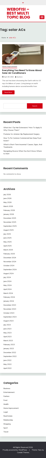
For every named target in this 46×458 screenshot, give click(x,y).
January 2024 (8, 301)
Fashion (6, 396)
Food (5, 400)
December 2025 (9, 218)
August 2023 (8, 321)
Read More (8, 92)
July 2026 (7, 194)
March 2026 (8, 206)
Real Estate (7, 416)
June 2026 (7, 198)
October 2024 (8, 265)
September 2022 (10, 356)
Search (34, 106)
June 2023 (7, 329)
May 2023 (7, 333)
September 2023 (10, 317)
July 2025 (7, 234)
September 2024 (10, 269)
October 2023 (8, 313)
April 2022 (7, 368)
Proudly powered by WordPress (15, 450)
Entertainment (9, 392)
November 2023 (9, 309)
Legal (5, 412)
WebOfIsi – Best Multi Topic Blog (18, 13)
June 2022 (7, 360)
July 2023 (7, 325)
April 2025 (7, 246)
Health (6, 404)
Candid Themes (23, 452)
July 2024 (7, 277)
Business (6, 388)
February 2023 (9, 344)
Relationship (8, 420)
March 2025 (8, 250)
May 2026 (7, 202)
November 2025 (9, 222)
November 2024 (9, 261)
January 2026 (8, 214)
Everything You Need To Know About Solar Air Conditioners (22, 71)
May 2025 (7, 242)
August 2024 (8, 273)
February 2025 (9, 254)
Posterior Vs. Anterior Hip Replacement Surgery (21, 134)
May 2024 (7, 285)
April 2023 (7, 336)
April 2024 (7, 289)
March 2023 (8, 340)
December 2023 (9, 305)
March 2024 (8, 293)
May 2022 (7, 364)
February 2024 (9, 297)
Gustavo (20, 77)
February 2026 (9, 210)
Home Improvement (9, 66)
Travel (5, 432)
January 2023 (8, 348)
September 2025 (10, 226)
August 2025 (8, 230)
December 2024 (9, 257)
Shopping (7, 424)
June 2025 (7, 238)
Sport (5, 428)
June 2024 (7, 281)
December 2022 (9, 352)
